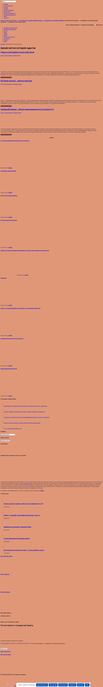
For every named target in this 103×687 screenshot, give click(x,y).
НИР (87, 684)
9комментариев (17, 112)
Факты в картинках (9, 10)
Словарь (6, 8)
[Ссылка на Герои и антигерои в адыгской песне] (10, 69)
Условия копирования (9, 13)
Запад (5, 32)
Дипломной (53, 684)
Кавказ (5, 35)
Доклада (80, 684)
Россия (5, 34)
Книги (5, 16)
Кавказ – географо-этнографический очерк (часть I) (22, 515)
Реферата (72, 684)
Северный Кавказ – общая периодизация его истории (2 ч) (27, 109)
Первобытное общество (10, 28)
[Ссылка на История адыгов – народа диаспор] (7, 97)
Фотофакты (7, 38)
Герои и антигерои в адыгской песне (17, 52)
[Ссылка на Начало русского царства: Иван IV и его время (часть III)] (6, 500)
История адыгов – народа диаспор (16, 81)
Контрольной (63, 684)
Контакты (6, 18)
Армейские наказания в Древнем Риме (17, 527)
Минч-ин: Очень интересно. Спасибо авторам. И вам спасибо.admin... (22, 423)
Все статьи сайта (8, 5)
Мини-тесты (7, 12)
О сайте (6, 7)
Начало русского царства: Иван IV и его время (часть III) (23, 504)
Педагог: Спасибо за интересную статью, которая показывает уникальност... (24, 411)
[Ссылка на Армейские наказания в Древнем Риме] (6, 524)
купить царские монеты (26, 483)
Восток (5, 31)
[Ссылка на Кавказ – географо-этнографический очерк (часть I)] (6, 512)
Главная (6, 4)
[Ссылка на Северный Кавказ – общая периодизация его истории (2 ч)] (12, 126)
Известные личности (9, 37)
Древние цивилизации (10, 29)
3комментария (16, 55)
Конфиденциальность (10, 15)
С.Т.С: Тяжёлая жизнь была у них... (13, 428)
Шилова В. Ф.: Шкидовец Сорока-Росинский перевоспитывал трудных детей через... (27, 417)
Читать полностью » (6, 77)
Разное (6, 40)
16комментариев (17, 84)
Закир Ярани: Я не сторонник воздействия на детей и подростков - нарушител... (26, 406)
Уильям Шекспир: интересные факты (17, 538)
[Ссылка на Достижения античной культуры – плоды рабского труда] (6, 547)
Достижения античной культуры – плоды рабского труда (24, 550)
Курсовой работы (42, 684)
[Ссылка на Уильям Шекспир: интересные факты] (6, 535)
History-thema (5, 55)
